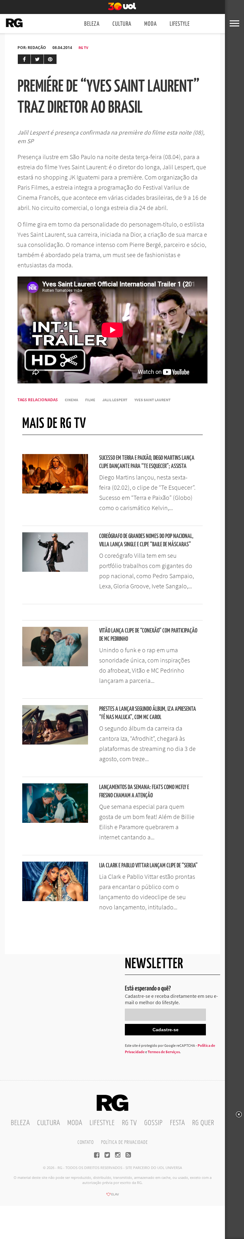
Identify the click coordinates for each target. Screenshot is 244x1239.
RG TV (83, 47)
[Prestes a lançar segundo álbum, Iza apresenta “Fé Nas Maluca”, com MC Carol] (55, 742)
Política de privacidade (124, 1142)
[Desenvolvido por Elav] (112, 1196)
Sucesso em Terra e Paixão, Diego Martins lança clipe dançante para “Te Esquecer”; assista (146, 462)
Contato (86, 1142)
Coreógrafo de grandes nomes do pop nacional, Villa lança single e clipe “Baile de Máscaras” (146, 540)
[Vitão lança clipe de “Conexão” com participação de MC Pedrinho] (55, 664)
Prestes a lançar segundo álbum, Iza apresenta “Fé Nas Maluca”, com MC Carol (147, 713)
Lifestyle (180, 24)
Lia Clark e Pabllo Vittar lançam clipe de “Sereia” (148, 866)
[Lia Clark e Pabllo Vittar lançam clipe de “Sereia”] (55, 899)
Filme (90, 399)
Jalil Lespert (114, 399)
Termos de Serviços (164, 1051)
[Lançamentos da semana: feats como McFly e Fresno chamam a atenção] (55, 820)
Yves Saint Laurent (152, 399)
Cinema (71, 399)
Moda (150, 24)
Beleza (92, 24)
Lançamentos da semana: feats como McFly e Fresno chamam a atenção (144, 791)
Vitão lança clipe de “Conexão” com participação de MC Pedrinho (148, 635)
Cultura (122, 24)
